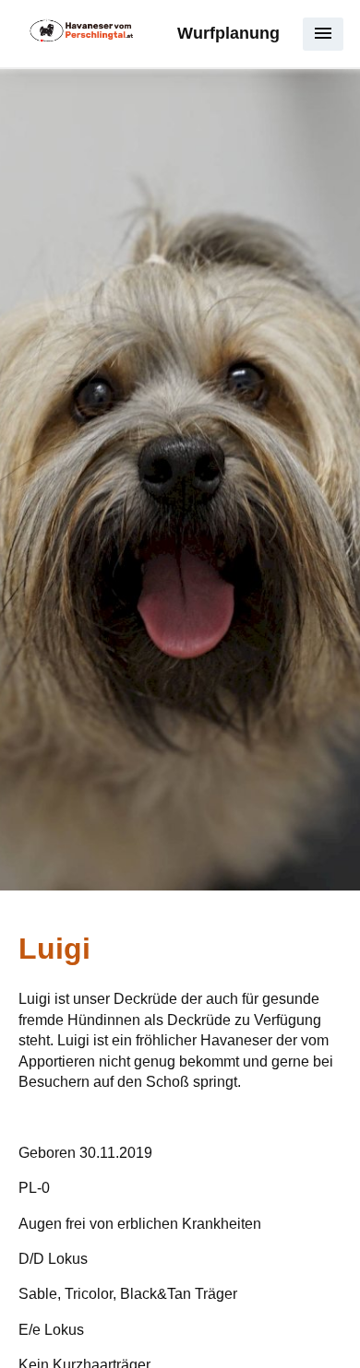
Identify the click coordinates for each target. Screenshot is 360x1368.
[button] (323, 34)
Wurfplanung (228, 33)
